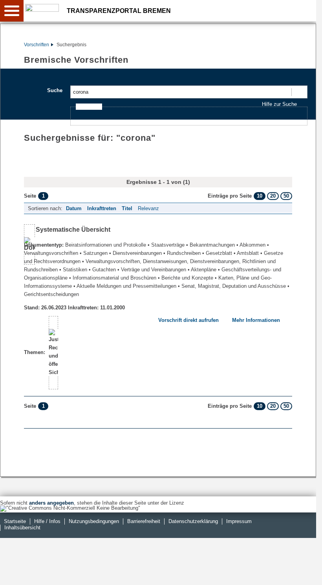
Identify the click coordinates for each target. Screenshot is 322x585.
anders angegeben (51, 503)
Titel (127, 208)
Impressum (239, 521)
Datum (74, 208)
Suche (54, 90)
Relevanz (148, 208)
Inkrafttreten (101, 208)
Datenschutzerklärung (193, 521)
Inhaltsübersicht (22, 527)
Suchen (299, 92)
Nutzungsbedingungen (94, 521)
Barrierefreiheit (143, 521)
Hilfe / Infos (47, 521)
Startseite (15, 521)
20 (273, 196)
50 (286, 196)
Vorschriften (36, 44)
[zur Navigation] (12, 11)
